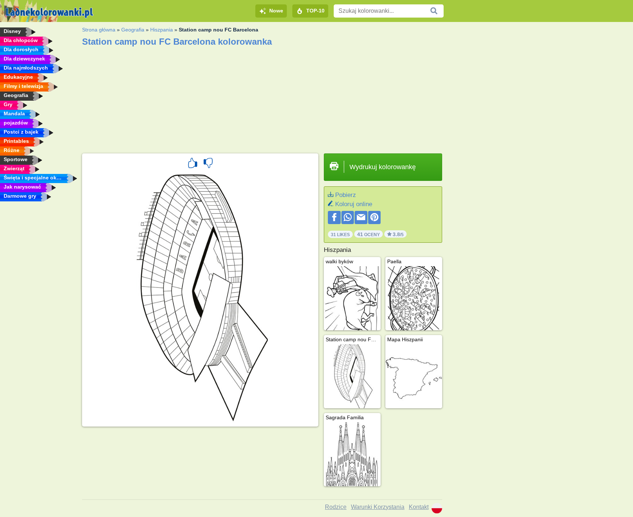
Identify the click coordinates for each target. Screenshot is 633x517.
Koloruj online (353, 204)
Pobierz (345, 194)
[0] (208, 164)
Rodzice (336, 507)
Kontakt (419, 507)
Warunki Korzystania (377, 507)
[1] (192, 164)
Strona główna (98, 30)
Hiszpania (161, 30)
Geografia (132, 30)
